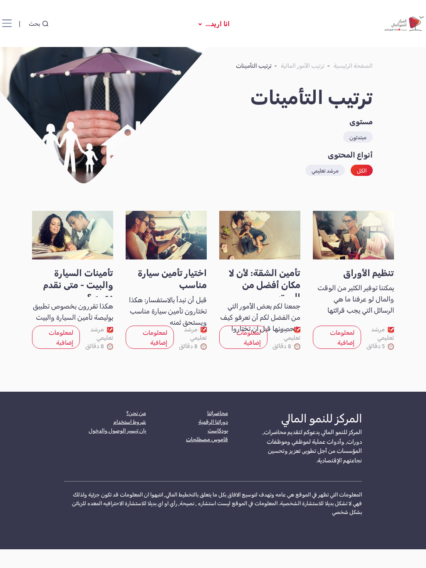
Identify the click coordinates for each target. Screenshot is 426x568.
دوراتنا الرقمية (213, 421)
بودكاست (218, 430)
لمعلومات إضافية (342, 337)
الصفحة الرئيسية (353, 65)
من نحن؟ (136, 412)
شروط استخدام (130, 421)
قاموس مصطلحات (207, 438)
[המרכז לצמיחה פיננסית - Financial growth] (403, 23)
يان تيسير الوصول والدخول (117, 430)
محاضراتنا (217, 412)
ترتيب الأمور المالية (302, 65)
